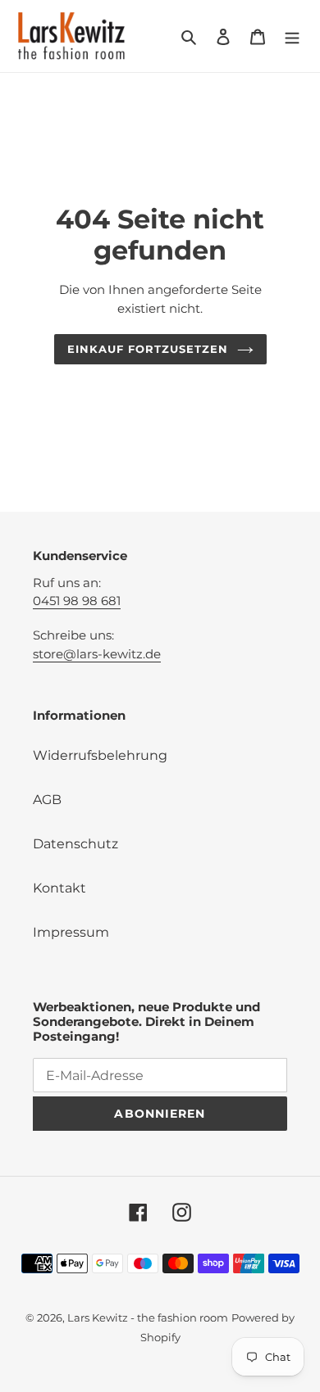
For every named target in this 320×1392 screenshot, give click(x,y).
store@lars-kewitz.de (97, 654)
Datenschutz (75, 844)
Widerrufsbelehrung (100, 755)
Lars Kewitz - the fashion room (147, 1317)
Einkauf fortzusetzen (148, 348)
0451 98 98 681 (77, 600)
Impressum (71, 932)
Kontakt (59, 888)
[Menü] (292, 36)
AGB (47, 799)
